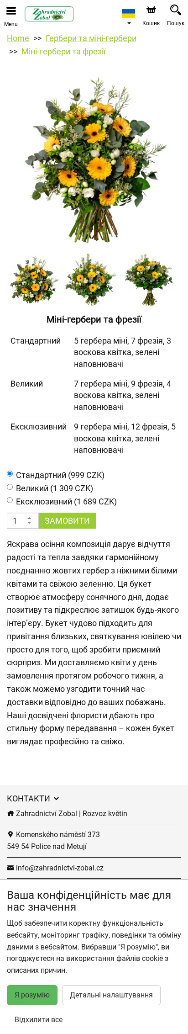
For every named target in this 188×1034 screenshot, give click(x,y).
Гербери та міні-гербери (91, 38)
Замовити (67, 520)
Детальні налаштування (111, 995)
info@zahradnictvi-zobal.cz (59, 868)
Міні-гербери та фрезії (63, 51)
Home (18, 38)
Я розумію (32, 995)
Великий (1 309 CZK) (54, 488)
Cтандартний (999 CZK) (60, 475)
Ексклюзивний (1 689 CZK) (66, 501)
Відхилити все (39, 1019)
